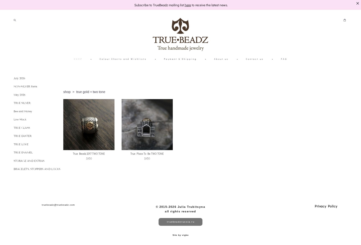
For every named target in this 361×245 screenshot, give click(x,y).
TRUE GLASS (22, 128)
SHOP (78, 59)
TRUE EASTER (22, 136)
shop (67, 92)
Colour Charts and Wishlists (123, 59)
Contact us (255, 59)
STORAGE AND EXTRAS (29, 161)
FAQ (284, 59)
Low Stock (20, 119)
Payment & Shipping (180, 59)
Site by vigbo (181, 235)
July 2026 (19, 78)
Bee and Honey (23, 111)
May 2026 (19, 95)
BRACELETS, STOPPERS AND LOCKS (37, 169)
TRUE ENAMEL (23, 152)
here (188, 5)
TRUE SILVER (22, 103)
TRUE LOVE (21, 144)
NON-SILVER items (25, 86)
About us (221, 59)
